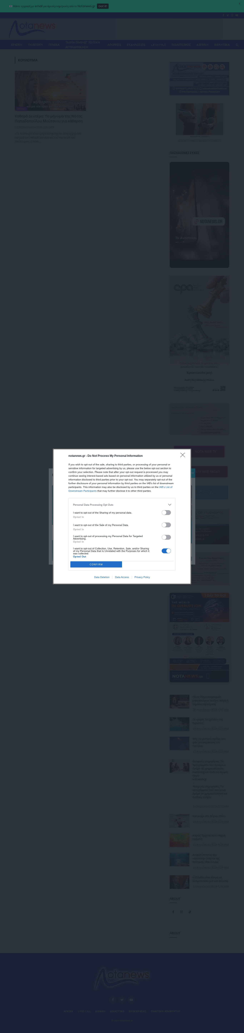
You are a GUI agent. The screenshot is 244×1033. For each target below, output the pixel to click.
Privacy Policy (142, 577)
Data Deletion (101, 577)
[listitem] (122, 505)
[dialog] (122, 516)
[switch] (166, 512)
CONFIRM (96, 564)
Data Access (122, 577)
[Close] (183, 456)
